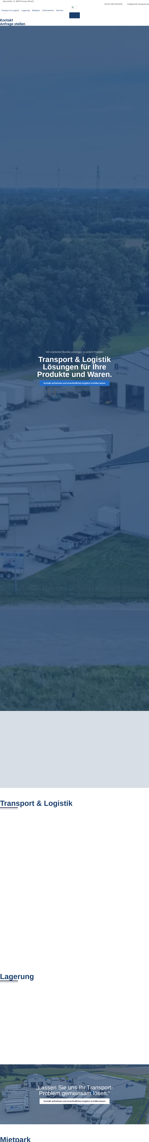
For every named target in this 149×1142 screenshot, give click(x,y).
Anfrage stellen (12, 24)
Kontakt (6, 20)
